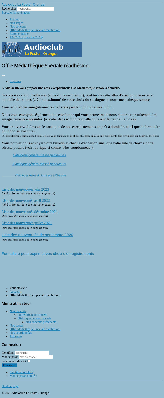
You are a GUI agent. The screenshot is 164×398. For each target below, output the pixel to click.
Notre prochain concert (32, 314)
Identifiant (8, 352)
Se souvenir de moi (14, 361)
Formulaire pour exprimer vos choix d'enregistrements (48, 253)
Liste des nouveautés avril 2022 (26, 200)
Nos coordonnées (21, 332)
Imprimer (15, 81)
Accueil (14, 19)
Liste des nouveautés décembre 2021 (30, 212)
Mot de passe (10, 356)
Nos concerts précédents (41, 322)
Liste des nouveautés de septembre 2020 (37, 235)
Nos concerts (18, 26)
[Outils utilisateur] (3, 75)
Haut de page (10, 386)
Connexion (9, 365)
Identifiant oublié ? (21, 372)
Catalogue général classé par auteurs (39, 164)
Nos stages (16, 23)
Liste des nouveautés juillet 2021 (27, 223)
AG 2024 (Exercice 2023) (26, 37)
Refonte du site (19, 33)
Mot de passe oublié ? (23, 375)
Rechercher (9, 8)
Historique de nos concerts (34, 318)
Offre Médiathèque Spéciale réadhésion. (35, 30)
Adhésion (16, 336)
